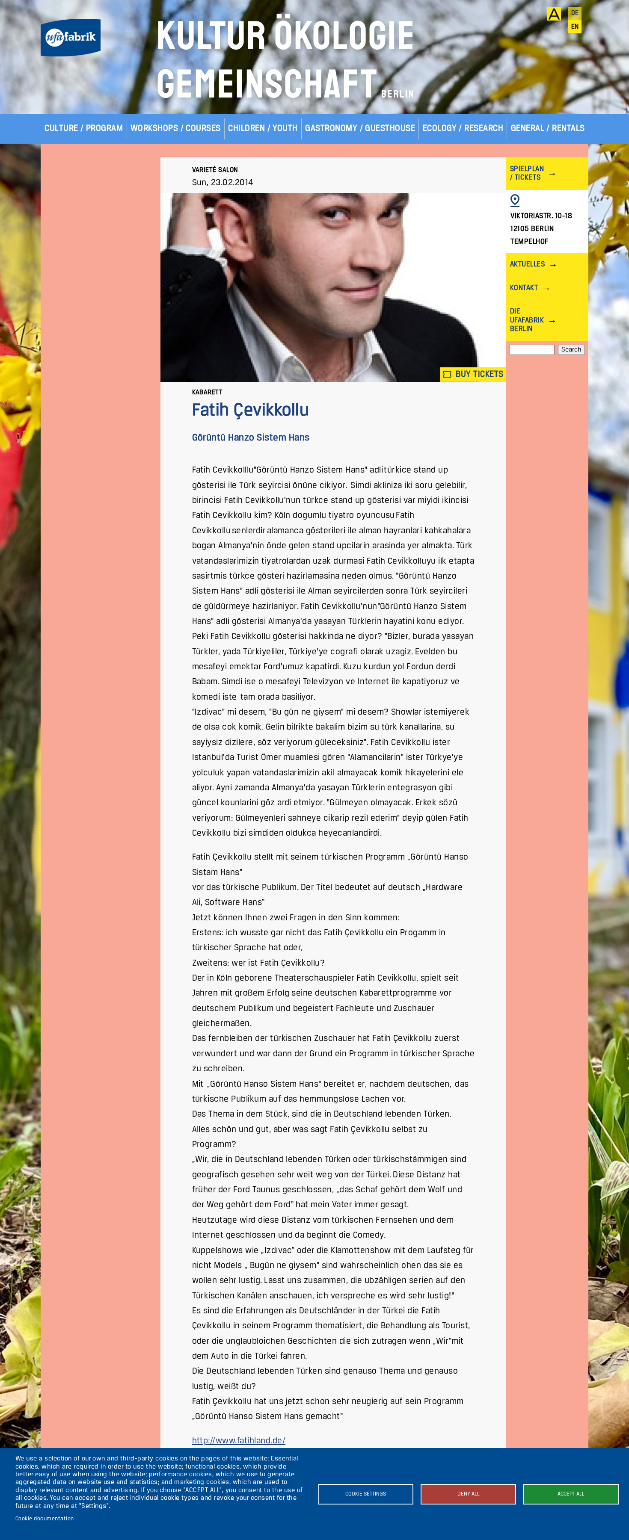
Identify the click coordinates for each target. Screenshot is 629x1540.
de (575, 13)
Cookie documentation (44, 1519)
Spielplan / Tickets (527, 173)
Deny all (468, 1494)
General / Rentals (548, 128)
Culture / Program (84, 128)
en (575, 27)
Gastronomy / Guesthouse (360, 128)
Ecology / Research (463, 128)
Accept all (571, 1494)
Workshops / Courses (176, 128)
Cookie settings (365, 1494)
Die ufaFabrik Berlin (527, 320)
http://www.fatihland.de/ (239, 1441)
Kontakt (524, 288)
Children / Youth (263, 128)
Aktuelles (527, 264)
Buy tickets (479, 374)
